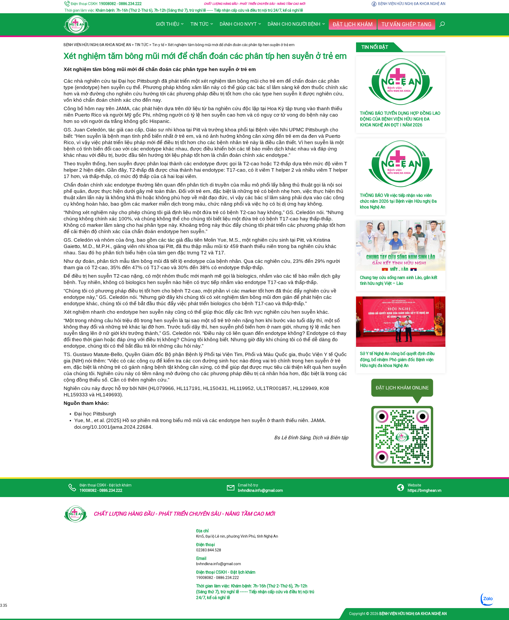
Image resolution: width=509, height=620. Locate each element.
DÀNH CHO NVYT (238, 24)
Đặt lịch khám (353, 24)
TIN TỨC (199, 24)
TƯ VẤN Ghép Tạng (406, 24)
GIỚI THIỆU (167, 24)
